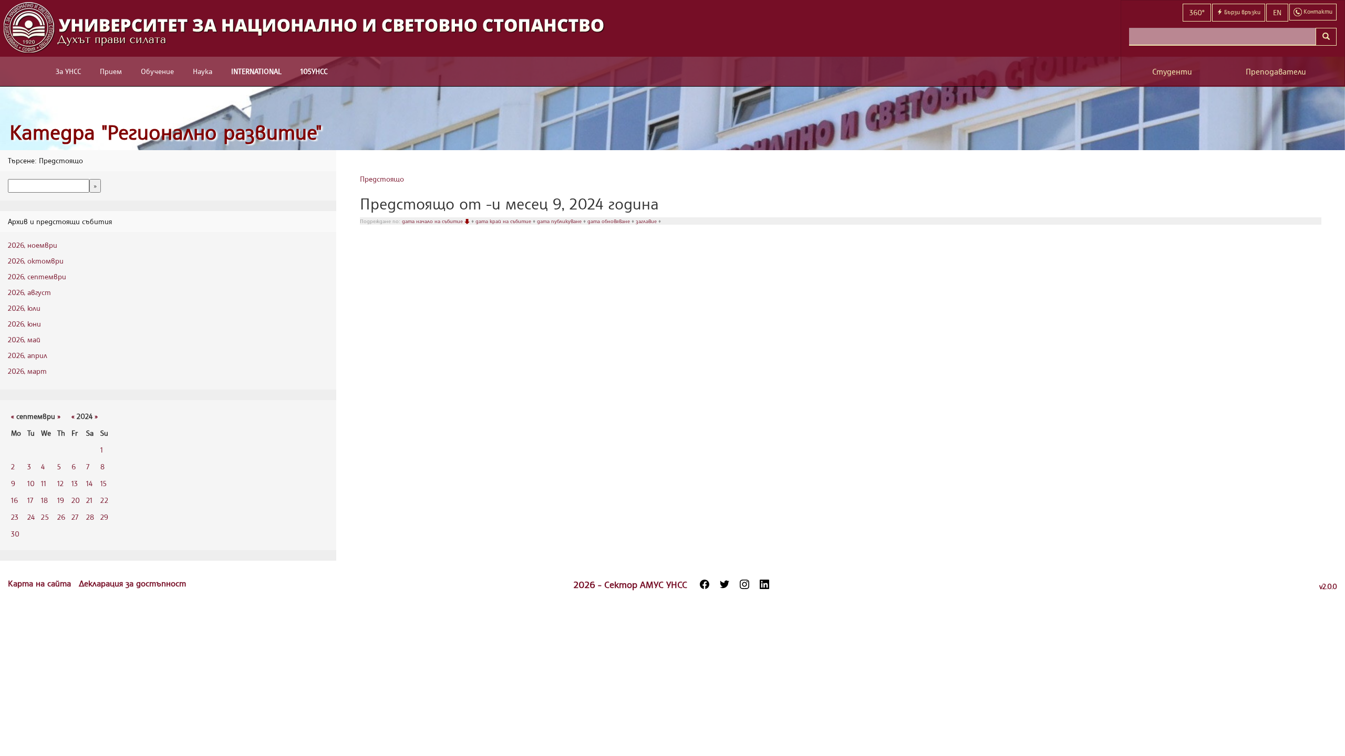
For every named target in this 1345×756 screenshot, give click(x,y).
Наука (202, 71)
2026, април (27, 355)
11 (43, 483)
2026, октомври (36, 260)
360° (1196, 12)
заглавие (647, 221)
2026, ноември (32, 244)
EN (1277, 12)
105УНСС (314, 71)
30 (15, 533)
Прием (111, 71)
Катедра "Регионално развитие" (165, 132)
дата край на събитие (504, 221)
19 (60, 500)
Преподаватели (1276, 72)
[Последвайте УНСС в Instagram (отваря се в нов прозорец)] (744, 584)
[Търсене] (1326, 37)
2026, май (24, 339)
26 (61, 516)
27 (74, 516)
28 (90, 516)
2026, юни (24, 323)
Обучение (157, 71)
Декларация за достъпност (132, 583)
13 (74, 483)
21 (89, 500)
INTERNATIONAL (256, 71)
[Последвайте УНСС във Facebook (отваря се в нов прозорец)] (704, 584)
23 (14, 516)
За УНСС (68, 71)
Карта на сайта (41, 583)
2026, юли (24, 307)
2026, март (27, 370)
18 (44, 500)
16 (14, 500)
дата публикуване (560, 221)
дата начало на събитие (433, 221)
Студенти (1172, 72)
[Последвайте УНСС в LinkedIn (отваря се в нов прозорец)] (764, 584)
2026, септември (37, 276)
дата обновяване (609, 221)
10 (31, 483)
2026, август (29, 292)
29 (104, 516)
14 (89, 483)
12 (60, 483)
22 (104, 500)
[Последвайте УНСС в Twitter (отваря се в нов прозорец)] (724, 584)
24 (31, 516)
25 (45, 516)
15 (103, 483)
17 (30, 500)
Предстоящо (382, 178)
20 (75, 500)
